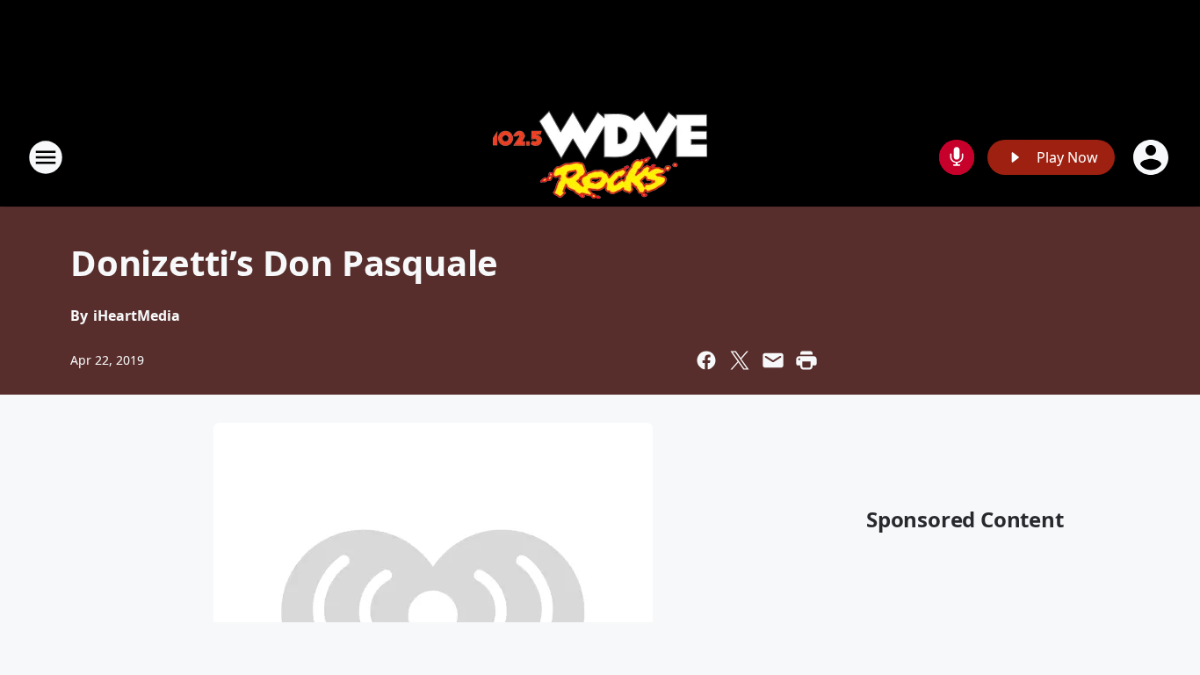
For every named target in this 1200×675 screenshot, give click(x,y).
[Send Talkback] (956, 157)
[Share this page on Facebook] (706, 360)
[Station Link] (600, 157)
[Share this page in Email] (773, 360)
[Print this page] (806, 360)
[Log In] (1152, 157)
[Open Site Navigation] (45, 157)
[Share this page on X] (739, 360)
